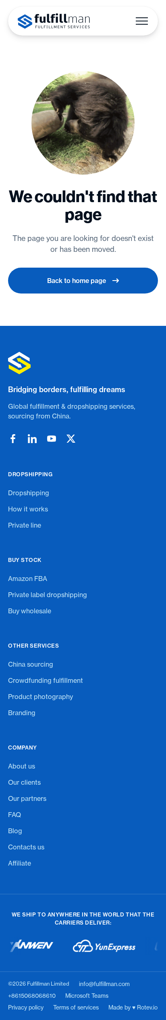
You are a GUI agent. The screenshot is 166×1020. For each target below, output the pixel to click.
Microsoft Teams (86, 995)
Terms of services (76, 1007)
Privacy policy (26, 1007)
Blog (15, 831)
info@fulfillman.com (104, 984)
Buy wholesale (29, 611)
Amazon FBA (27, 578)
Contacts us (26, 847)
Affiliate (19, 863)
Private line (24, 525)
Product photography (40, 697)
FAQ (14, 815)
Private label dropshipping (47, 595)
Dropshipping (28, 493)
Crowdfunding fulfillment (45, 680)
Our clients (24, 782)
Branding (21, 713)
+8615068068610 (32, 995)
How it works (28, 509)
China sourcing (30, 664)
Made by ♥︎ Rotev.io (133, 1007)
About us (21, 766)
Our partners (27, 798)
